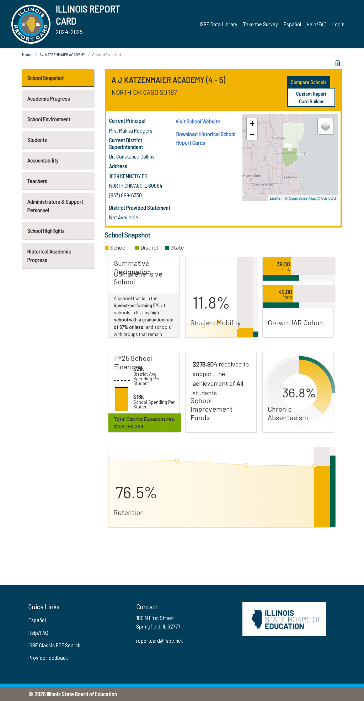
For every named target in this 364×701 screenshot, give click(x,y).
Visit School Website (198, 121)
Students (37, 139)
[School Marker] (288, 147)
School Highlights (46, 230)
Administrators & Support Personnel (55, 205)
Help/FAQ (317, 24)
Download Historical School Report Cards (205, 138)
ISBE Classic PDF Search (54, 645)
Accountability (43, 160)
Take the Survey (260, 24)
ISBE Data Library (218, 24)
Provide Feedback (48, 657)
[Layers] (325, 126)
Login (338, 24)
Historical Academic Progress (49, 255)
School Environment (48, 119)
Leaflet (276, 198)
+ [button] (252, 123)
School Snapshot (45, 77)
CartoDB (328, 198)
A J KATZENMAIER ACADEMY (62, 54)
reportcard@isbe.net (159, 640)
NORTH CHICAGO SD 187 (144, 92)
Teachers (37, 180)
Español (292, 24)
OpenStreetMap (302, 198)
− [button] (252, 134)
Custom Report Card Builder (311, 97)
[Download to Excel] (337, 63)
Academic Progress (48, 98)
